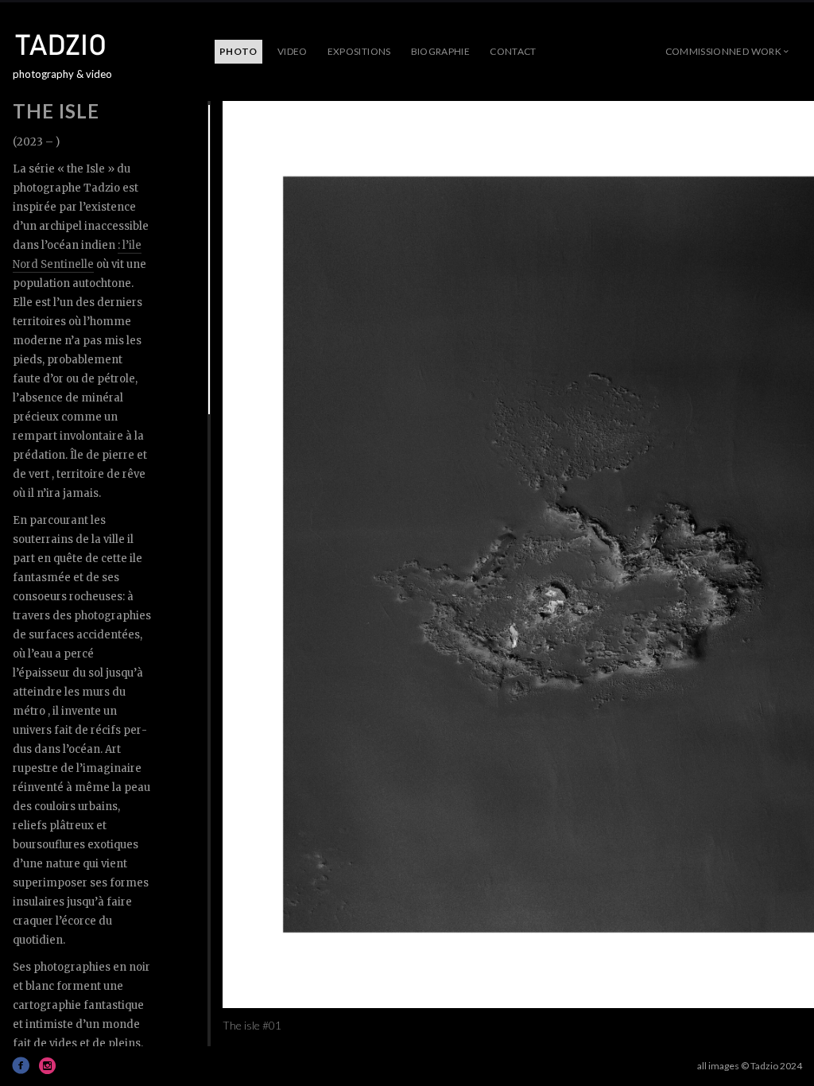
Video (292, 51)
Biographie (441, 51)
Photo (238, 51)
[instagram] (47, 1065)
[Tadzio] (72, 44)
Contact (513, 51)
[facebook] (20, 1065)
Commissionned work (723, 51)
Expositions (359, 51)
